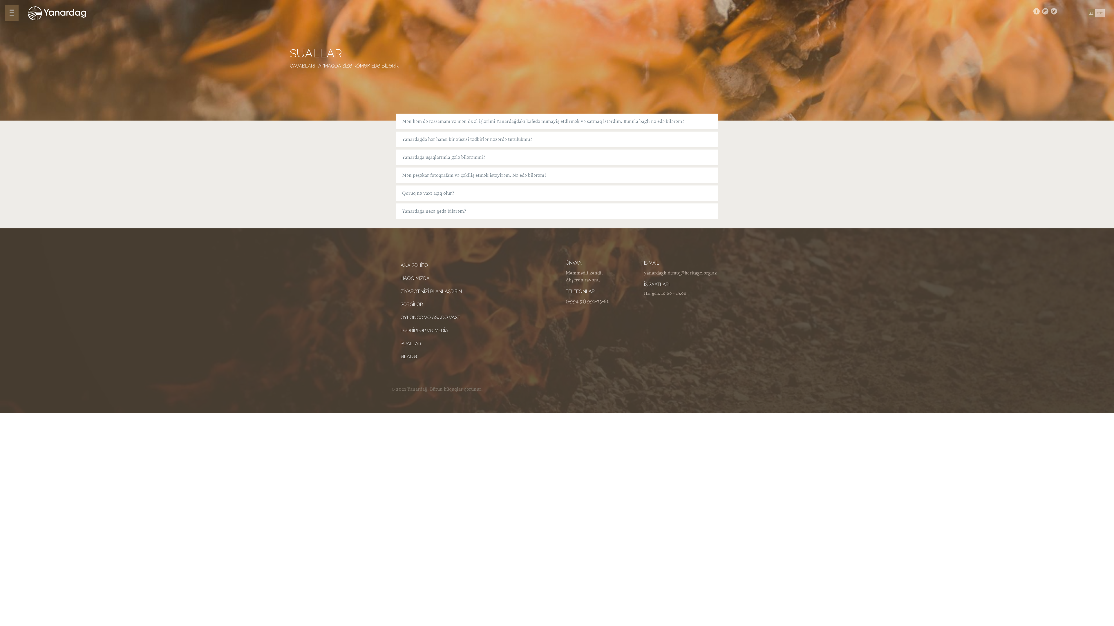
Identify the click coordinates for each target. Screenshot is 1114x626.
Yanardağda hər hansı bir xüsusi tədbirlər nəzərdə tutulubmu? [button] (467, 139)
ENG (1100, 13)
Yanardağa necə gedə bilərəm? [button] (434, 211)
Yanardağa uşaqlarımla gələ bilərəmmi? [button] (443, 157)
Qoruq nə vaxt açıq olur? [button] (428, 193)
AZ (1091, 13)
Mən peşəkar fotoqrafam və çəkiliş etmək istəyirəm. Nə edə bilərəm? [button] (474, 175)
